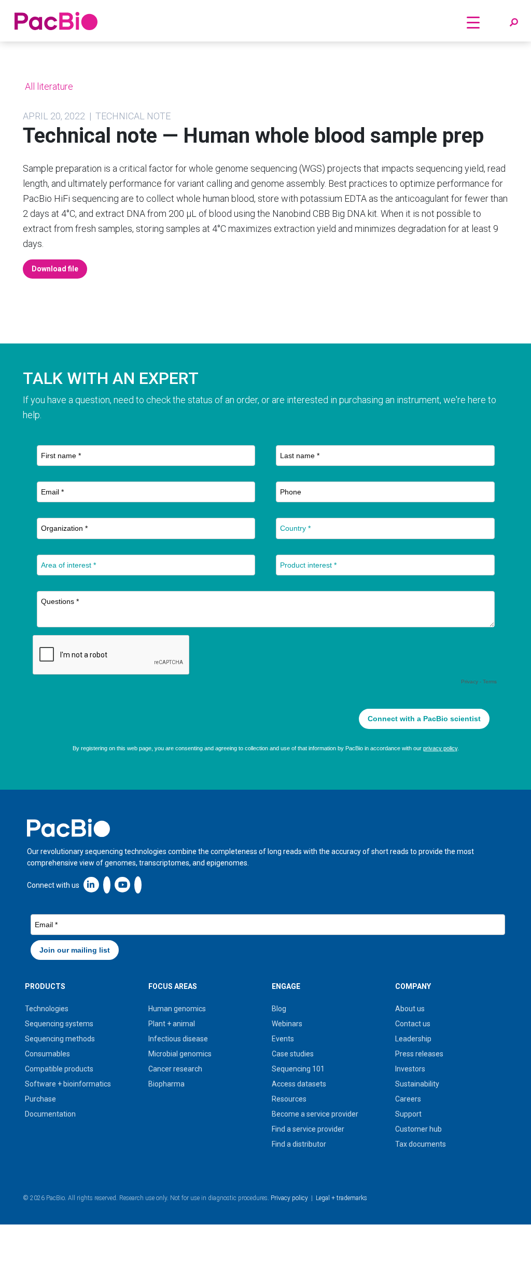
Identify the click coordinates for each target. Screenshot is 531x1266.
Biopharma (166, 1084)
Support (408, 1114)
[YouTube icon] (122, 884)
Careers (408, 1099)
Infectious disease (178, 1039)
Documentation (50, 1114)
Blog (279, 1008)
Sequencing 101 (298, 1069)
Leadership (413, 1039)
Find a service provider (308, 1129)
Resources (289, 1099)
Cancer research (175, 1069)
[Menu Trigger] (473, 22)
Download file (55, 269)
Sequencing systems (59, 1024)
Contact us (412, 1024)
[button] (514, 23)
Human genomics (177, 1008)
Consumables (47, 1054)
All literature (48, 86)
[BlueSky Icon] (138, 884)
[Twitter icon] (106, 884)
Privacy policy (289, 1198)
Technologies (46, 1008)
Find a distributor (299, 1144)
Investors (410, 1069)
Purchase (40, 1099)
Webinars (287, 1024)
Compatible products (59, 1069)
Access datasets (299, 1084)
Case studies (293, 1054)
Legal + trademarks (341, 1198)
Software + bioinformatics (68, 1084)
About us (410, 1008)
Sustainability (417, 1084)
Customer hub (418, 1129)
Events (283, 1039)
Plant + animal (171, 1024)
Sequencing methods (60, 1039)
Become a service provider (315, 1114)
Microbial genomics (180, 1054)
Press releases (419, 1054)
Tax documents (420, 1144)
